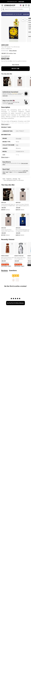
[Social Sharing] (23, 19)
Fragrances (8, 178)
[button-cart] (29, 5)
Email (7, 172)
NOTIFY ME (15, 68)
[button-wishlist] (26, 5)
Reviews (4, 270)
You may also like (6, 74)
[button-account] (23, 5)
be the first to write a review (15, 303)
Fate (19, 178)
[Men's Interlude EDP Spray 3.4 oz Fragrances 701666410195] (28, 214)
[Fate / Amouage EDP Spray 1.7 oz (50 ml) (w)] (26, 19)
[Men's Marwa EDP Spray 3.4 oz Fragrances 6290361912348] (25, 244)
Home (4, 178)
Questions (13, 270)
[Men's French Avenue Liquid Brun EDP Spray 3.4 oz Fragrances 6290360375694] (12, 244)
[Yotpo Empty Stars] (4, 50)
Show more (4, 124)
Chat (10, 172)
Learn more (5, 95)
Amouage (15, 178)
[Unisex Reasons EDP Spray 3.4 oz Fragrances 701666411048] (13, 189)
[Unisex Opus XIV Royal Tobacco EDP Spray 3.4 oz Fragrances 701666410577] (13, 214)
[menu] (2, 5)
